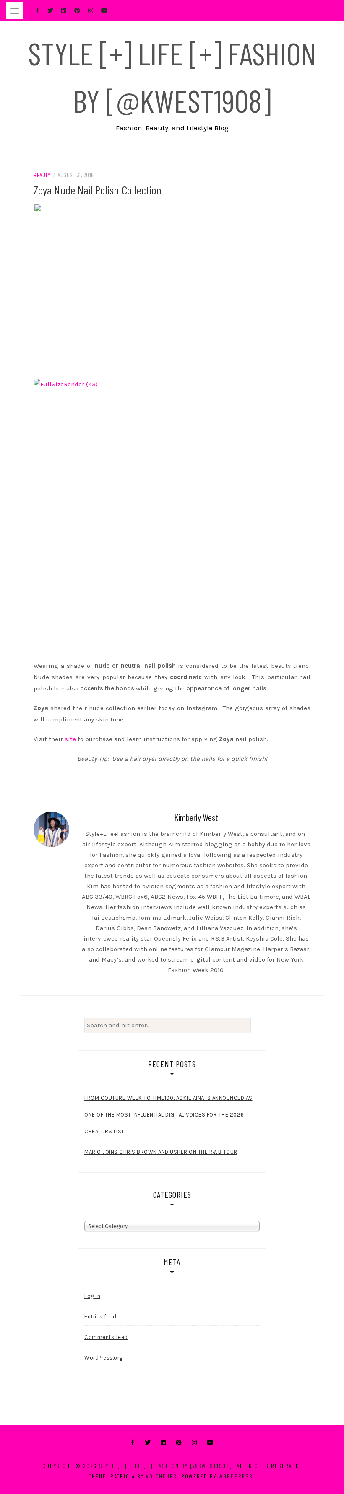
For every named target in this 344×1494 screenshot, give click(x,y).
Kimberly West (196, 817)
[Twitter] (148, 1442)
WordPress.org (103, 1357)
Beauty (42, 174)
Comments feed (106, 1337)
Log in (92, 1296)
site (70, 739)
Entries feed (100, 1316)
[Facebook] (133, 1442)
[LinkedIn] (163, 1442)
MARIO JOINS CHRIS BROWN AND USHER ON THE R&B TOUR (160, 1152)
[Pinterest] (179, 1442)
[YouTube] (210, 1442)
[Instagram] (194, 1442)
